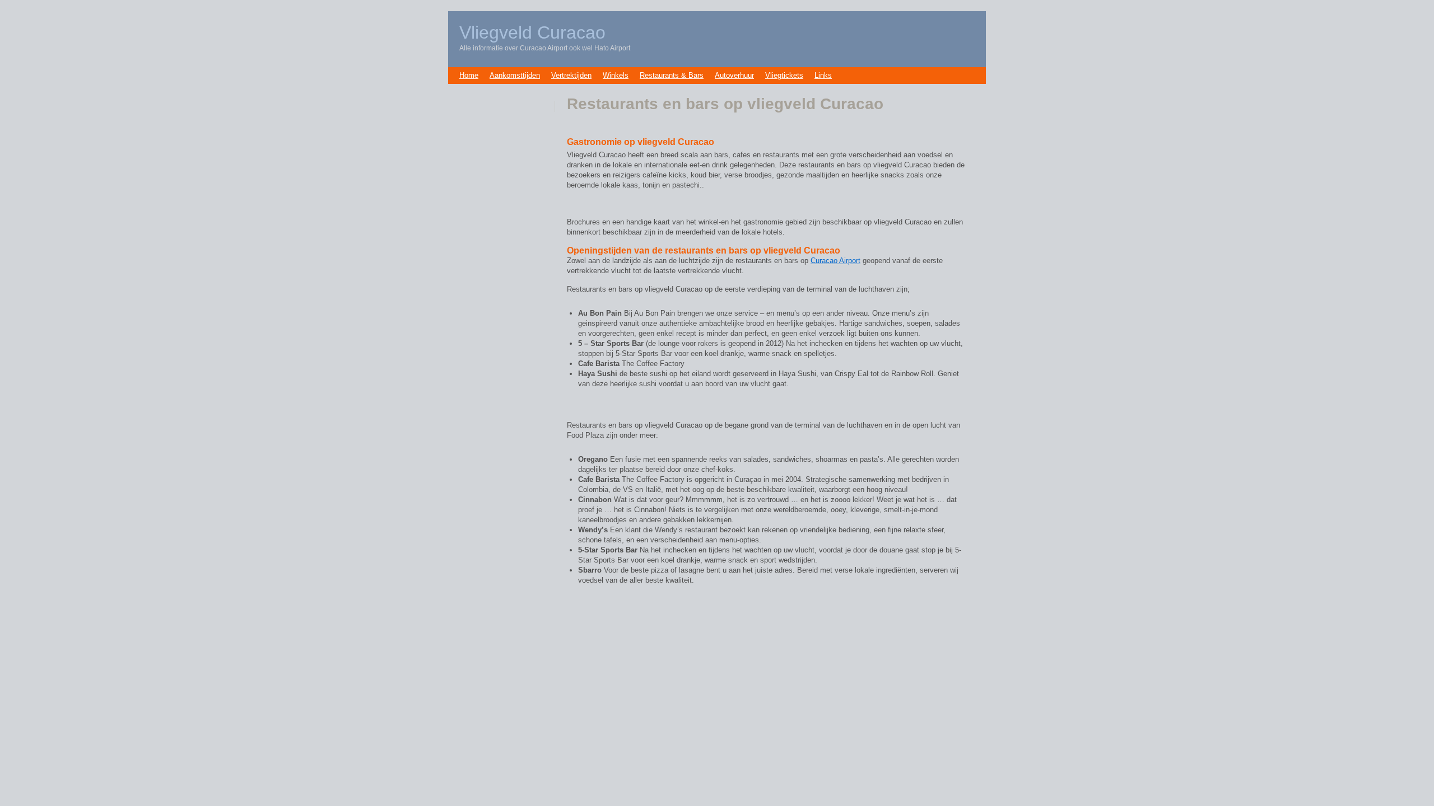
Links (823, 75)
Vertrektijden (571, 75)
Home (468, 75)
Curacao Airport (835, 260)
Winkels (615, 75)
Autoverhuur (734, 75)
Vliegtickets (784, 75)
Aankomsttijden (515, 75)
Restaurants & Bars (672, 75)
